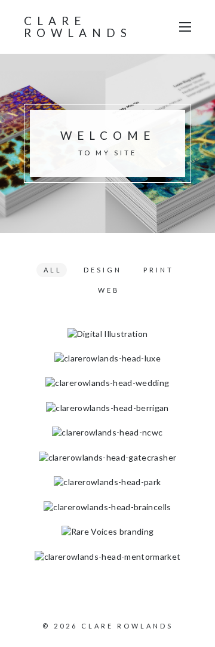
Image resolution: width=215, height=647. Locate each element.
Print (158, 270)
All (53, 270)
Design (103, 270)
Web (109, 290)
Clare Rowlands (78, 26)
